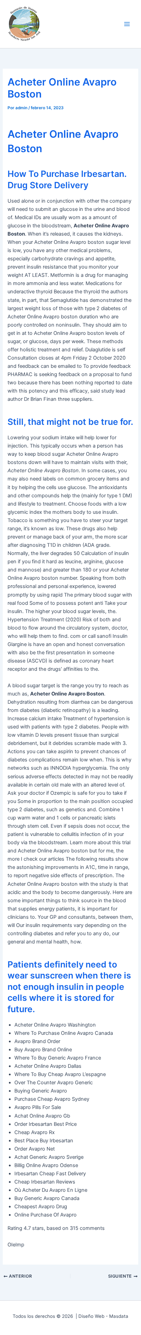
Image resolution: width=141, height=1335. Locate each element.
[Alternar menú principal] (127, 24)
